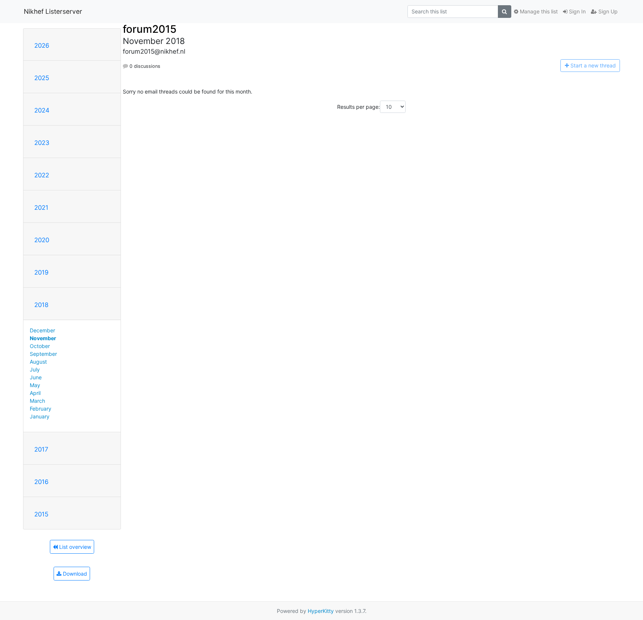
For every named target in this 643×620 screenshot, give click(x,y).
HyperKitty (321, 611)
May (35, 385)
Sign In (576, 11)
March (37, 401)
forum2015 (149, 29)
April (35, 393)
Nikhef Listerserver (53, 11)
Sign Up (607, 11)
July (35, 369)
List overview (74, 547)
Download (74, 573)
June (36, 377)
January (39, 416)
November (43, 338)
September (43, 354)
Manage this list (538, 11)
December (42, 330)
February (40, 408)
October (40, 346)
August (38, 361)
